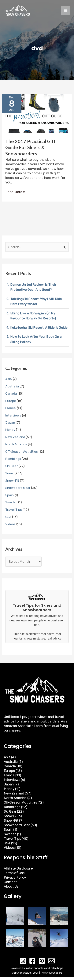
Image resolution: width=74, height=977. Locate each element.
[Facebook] (32, 961)
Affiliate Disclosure (18, 868)
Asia (8, 379)
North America (16, 444)
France (10, 408)
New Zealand (15, 437)
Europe (10, 401)
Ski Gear (11, 466)
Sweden (11, 502)
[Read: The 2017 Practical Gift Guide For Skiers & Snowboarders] (37, 113)
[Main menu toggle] (65, 10)
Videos (10, 524)
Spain (9, 495)
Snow (9, 473)
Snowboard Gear (17, 488)
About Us (11, 886)
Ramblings (13, 459)
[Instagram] (23, 961)
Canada (11, 393)
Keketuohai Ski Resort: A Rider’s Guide (39, 327)
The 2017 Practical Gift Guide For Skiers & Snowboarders (30, 147)
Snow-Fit (12, 480)
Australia (12, 386)
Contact (10, 882)
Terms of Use (14, 873)
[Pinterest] (42, 961)
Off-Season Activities (21, 451)
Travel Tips (13, 510)
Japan (10, 422)
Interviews (13, 415)
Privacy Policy (15, 877)
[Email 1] (51, 961)
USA (8, 517)
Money (10, 430)
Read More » (15, 192)
